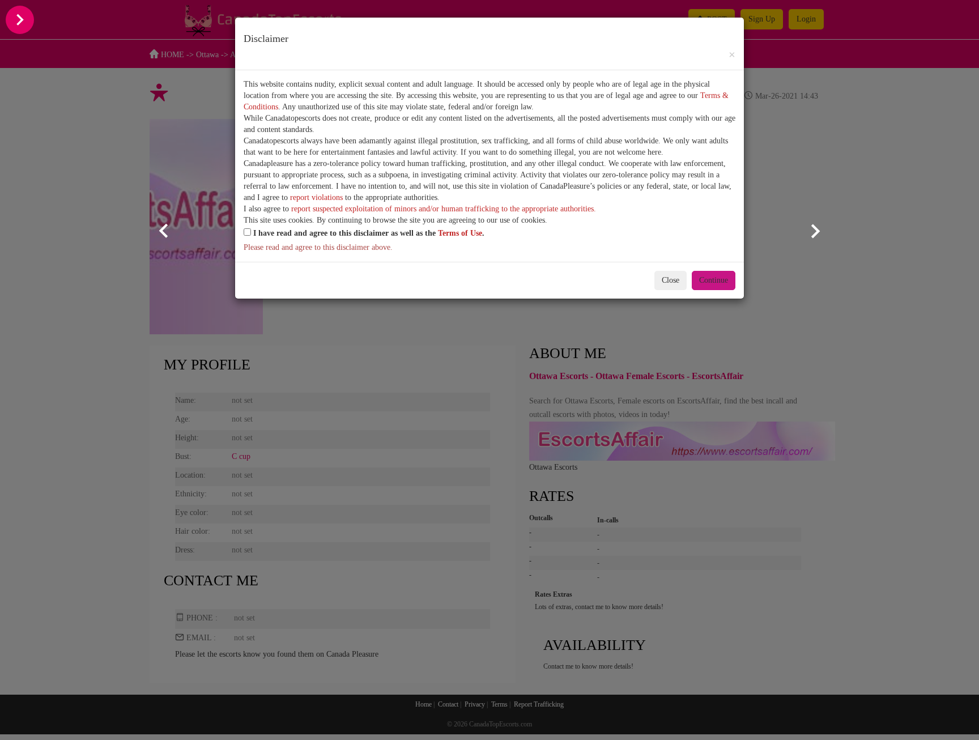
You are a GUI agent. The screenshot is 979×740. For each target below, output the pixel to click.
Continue (713, 280)
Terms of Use (460, 233)
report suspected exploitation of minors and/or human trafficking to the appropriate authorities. (443, 209)
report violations (316, 197)
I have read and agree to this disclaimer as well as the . (367, 233)
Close (670, 280)
